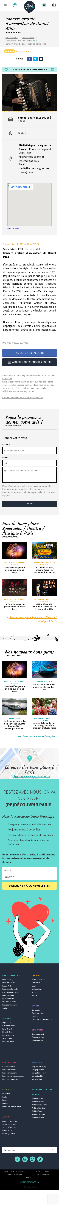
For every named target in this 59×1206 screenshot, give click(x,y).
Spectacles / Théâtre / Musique (20, 40)
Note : (5, 457)
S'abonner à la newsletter (30, 886)
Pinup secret (30, 1186)
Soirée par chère (38, 1013)
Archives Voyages (38, 1111)
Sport (34, 986)
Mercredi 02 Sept (8, 1035)
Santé (4, 1097)
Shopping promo (38, 1037)
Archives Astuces (38, 1117)
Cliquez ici (7, 378)
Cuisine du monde (8, 1066)
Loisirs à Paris (28, 37)
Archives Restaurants (39, 1105)
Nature (34, 995)
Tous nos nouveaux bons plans (39, 736)
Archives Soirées (38, 1102)
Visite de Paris (37, 989)
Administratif (7, 1130)
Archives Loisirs (37, 1098)
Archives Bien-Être (38, 1108)
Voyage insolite (37, 1076)
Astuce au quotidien (9, 1121)
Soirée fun (35, 1016)
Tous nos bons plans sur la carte (31, 776)
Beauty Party (7, 986)
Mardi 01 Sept (7, 1032)
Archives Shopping (38, 1114)
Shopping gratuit (38, 1034)
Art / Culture (36, 992)
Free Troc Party (7, 979)
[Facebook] (29, 59)
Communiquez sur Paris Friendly (16, 1171)
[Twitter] (35, 59)
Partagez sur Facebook (30, 353)
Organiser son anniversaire (41, 1019)
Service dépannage (9, 1127)
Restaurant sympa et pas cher (13, 1076)
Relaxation (6, 1094)
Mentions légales (43, 1174)
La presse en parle (9, 1002)
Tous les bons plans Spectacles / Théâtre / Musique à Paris (33, 619)
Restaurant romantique (10, 1079)
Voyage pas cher (38, 1070)
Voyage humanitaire (39, 1073)
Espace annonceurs (9, 1005)
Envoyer (29, 504)
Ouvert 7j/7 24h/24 (8, 1133)
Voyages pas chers (44, 681)
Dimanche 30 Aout (8, 1026)
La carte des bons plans (10, 989)
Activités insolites (38, 979)
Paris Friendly (12, 37)
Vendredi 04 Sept (8, 1041)
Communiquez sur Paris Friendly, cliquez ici (22, 397)
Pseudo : (6, 444)
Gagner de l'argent (9, 1124)
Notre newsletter (8, 995)
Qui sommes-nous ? (15, 1174)
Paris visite (14, 718)
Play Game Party (8, 983)
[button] (15, 5)
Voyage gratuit (37, 1079)
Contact (5, 1008)
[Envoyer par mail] (41, 59)
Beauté (4, 1100)
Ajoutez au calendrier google (32, 362)
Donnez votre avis (23, 51)
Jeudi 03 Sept (7, 1038)
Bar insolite (36, 1010)
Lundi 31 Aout (7, 1029)
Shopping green (37, 1040)
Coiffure (5, 1103)
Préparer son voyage (39, 1066)
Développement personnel (11, 1106)
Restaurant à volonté (9, 1073)
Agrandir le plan (13, 228)
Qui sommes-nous (8, 998)
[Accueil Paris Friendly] (29, 6)
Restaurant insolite (9, 1070)
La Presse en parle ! (43, 1171)
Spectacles (36, 983)
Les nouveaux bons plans (11, 992)
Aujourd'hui (6, 1022)
